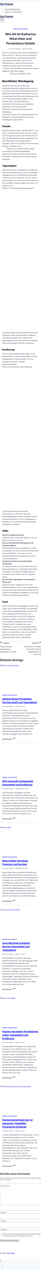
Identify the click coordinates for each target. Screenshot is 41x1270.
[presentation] (20, 678)
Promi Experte (16, 48)
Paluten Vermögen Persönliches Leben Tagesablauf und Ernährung (20, 1035)
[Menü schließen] (0, 1260)
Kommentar (6, 1186)
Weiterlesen (8, 739)
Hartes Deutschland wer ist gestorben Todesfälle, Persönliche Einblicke (17, 1123)
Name (4, 1213)
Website (4, 1229)
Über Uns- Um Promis (13, 12)
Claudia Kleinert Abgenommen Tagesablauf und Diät (8, 647)
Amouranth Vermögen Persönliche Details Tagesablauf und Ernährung (32, 648)
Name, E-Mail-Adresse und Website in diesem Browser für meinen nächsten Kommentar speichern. (22, 1235)
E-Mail (4, 1221)
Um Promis (10, 1253)
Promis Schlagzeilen (12, 9)
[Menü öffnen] (2, 20)
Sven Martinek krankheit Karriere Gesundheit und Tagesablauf (16, 946)
